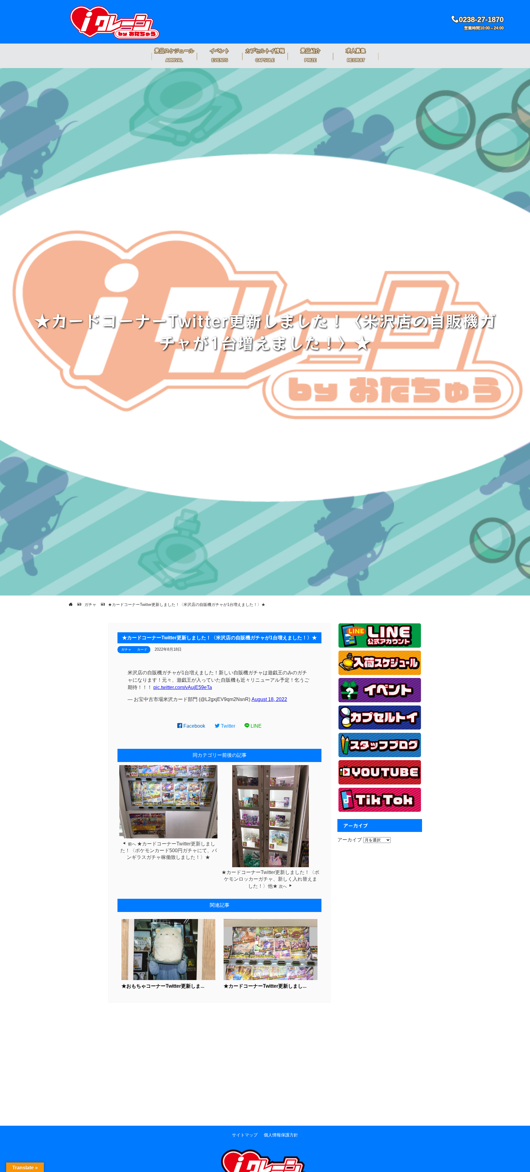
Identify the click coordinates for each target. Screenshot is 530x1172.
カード (142, 649)
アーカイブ (349, 839)
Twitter (227, 726)
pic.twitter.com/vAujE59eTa (182, 687)
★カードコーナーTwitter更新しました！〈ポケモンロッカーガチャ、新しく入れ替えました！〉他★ (270, 879)
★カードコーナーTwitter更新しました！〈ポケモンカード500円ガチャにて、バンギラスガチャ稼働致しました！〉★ (168, 850)
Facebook (193, 726)
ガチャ (126, 649)
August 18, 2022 (269, 699)
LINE (255, 726)
